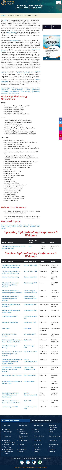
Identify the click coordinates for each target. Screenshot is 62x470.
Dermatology (8, 432)
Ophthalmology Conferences (25, 72)
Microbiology (38, 444)
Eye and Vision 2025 (30, 271)
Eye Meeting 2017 (29, 381)
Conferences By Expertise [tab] (11, 420)
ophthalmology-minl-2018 (10, 407)
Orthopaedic (23, 449)
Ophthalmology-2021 (30, 304)
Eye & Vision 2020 (29, 334)
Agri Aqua (7, 425)
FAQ (39, 458)
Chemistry (22, 429)
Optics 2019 (27, 340)
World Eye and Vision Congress (11, 375)
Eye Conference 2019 (30, 352)
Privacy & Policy (16, 458)
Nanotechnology (54, 444)
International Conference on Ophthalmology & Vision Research (10, 285)
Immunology (53, 440)
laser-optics (5, 328)
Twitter (47, 27)
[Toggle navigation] (58, 2)
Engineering (7, 436)
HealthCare (37, 440)
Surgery (36, 451)
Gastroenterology (54, 436)
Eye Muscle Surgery (7, 225)
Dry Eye (16, 225)
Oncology (52, 447)
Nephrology (7, 447)
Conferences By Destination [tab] (42, 420)
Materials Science (9, 444)
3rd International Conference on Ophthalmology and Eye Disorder (12, 353)
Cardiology (7, 429)
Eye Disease (31, 225)
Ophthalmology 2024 (30, 277)
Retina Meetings (25, 91)
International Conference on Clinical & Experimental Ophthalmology (10, 395)
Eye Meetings (25, 88)
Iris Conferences (14, 91)
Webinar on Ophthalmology (10, 277)
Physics (21, 451)
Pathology (37, 449)
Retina (8, 226)
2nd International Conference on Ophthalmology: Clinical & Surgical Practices (12, 361)
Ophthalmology (8, 449)
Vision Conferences (14, 93)
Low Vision (23, 225)
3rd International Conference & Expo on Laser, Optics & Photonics (11, 369)
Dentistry (52, 429)
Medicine (21, 444)
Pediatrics (52, 449)
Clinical (36, 429)
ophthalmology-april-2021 (10, 316)
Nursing (36, 447)
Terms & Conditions (30, 458)
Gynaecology (23, 440)
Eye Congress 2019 (30, 375)
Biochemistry (23, 425)
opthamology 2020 (30, 322)
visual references (11, 32)
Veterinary (52, 451)
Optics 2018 (27, 401)
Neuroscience (23, 447)
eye (5, 20)
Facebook (56, 27)
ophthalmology (14, 40)
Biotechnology (38, 425)
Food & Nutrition (39, 436)
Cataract (25, 226)
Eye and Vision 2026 (30, 265)
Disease (36, 432)
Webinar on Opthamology (10, 322)
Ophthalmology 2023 (30, 283)
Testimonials (47, 458)
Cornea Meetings (17, 89)
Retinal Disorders (17, 226)
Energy (51, 432)
